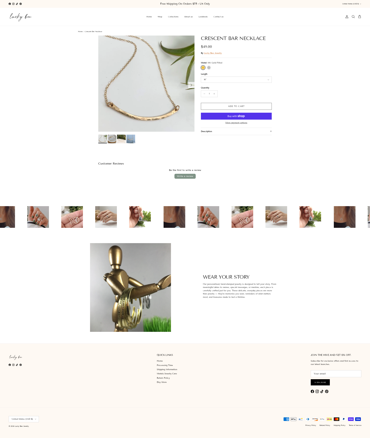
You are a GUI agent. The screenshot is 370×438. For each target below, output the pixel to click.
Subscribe (320, 382)
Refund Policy (325, 425)
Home (149, 17)
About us (188, 17)
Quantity (205, 88)
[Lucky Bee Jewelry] (21, 17)
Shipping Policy (339, 425)
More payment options (236, 123)
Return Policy (163, 378)
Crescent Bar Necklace (93, 31)
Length (204, 74)
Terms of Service (355, 425)
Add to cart (236, 106)
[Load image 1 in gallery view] (146, 84)
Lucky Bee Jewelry (213, 53)
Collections (173, 17)
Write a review (185, 176)
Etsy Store (162, 382)
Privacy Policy (310, 425)
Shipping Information (167, 369)
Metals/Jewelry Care (167, 373)
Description (206, 131)
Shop (160, 17)
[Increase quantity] (215, 94)
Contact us (218, 17)
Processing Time (165, 365)
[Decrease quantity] (203, 94)
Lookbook (203, 17)
